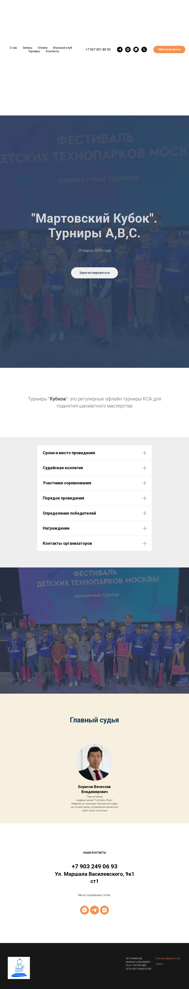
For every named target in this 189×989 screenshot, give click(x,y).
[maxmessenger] (128, 49)
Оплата (42, 48)
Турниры (34, 51)
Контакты (52, 51)
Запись (27, 48)
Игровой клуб (62, 48)
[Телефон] (144, 49)
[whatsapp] (136, 49)
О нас (13, 48)
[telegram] (120, 49)
